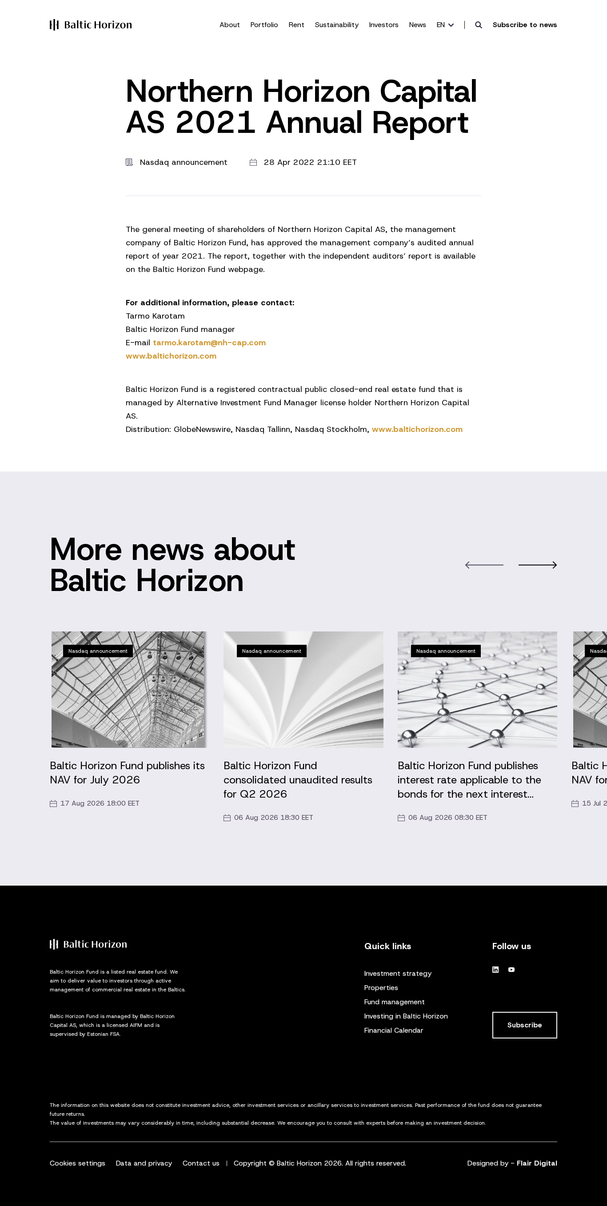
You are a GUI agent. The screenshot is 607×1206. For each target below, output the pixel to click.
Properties (381, 987)
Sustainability (337, 24)
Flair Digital (537, 1163)
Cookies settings (77, 1163)
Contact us (201, 1163)
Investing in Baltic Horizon (406, 1016)
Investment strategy (397, 973)
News (417, 24)
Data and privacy (144, 1163)
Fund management (394, 1001)
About (230, 24)
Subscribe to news (525, 24)
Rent (296, 24)
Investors (384, 24)
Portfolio (264, 24)
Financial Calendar (393, 1030)
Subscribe (524, 1025)
